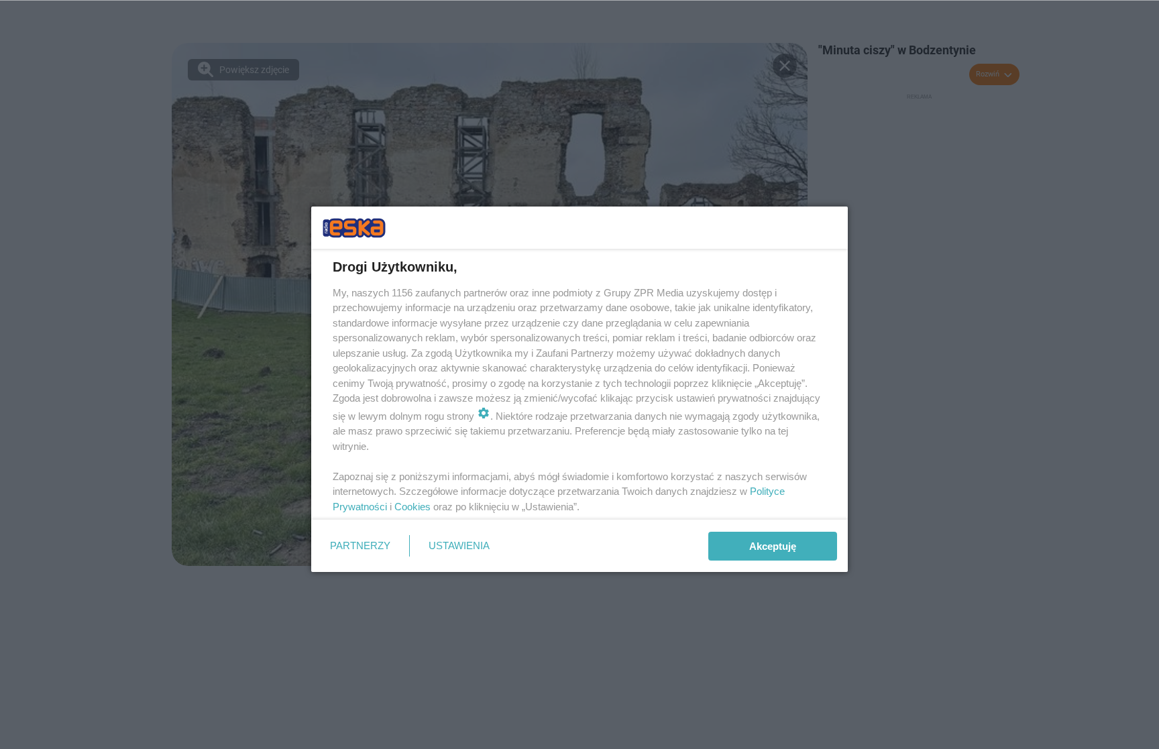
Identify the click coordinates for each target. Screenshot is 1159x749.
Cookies (412, 506)
